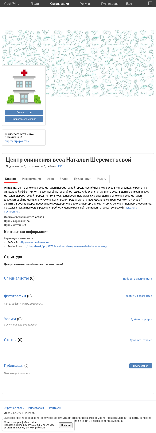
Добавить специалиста (137, 278)
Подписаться (24, 112)
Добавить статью (141, 340)
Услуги (85, 4)
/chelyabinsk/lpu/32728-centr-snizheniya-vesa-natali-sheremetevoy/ (66, 246)
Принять (66, 425)
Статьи (10, 339)
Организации (59, 4)
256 (60, 166)
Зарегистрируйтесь (17, 141)
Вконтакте (54, 407)
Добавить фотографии (137, 295)
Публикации (110, 4)
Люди (35, 4)
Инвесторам (36, 407)
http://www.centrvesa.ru (34, 242)
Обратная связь (14, 407)
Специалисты (16, 278)
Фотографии (15, 296)
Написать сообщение (24, 119)
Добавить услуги (141, 319)
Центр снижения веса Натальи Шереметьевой (33, 264)
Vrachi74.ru (11, 4)
